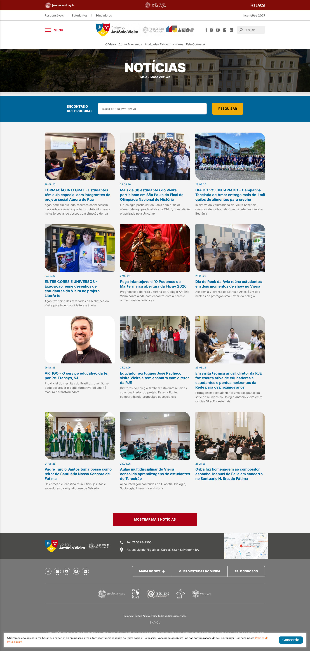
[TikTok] (224, 30)
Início (143, 77)
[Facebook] (206, 30)
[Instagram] (211, 30)
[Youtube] (218, 30)
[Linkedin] (231, 30)
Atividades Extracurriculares (164, 44)
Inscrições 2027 (254, 15)
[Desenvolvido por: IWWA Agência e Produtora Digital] (155, 622)
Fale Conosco (195, 44)
